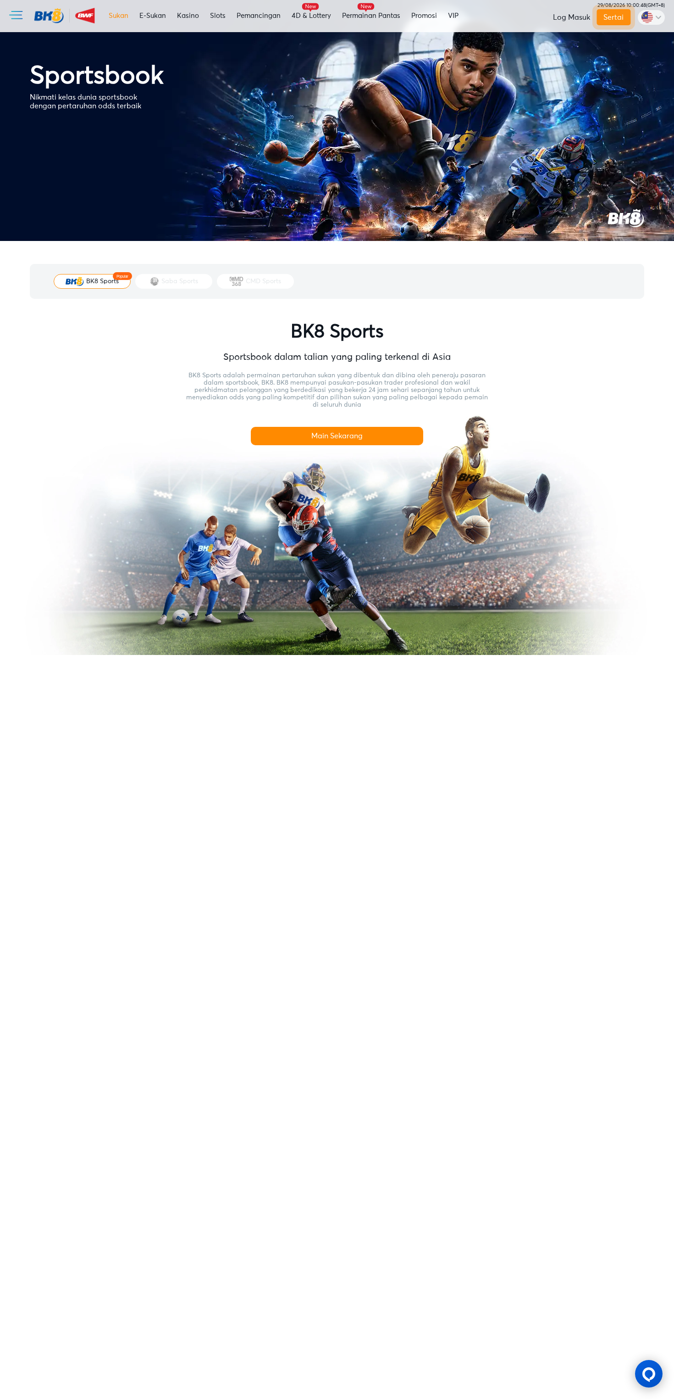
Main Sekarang (337, 436)
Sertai (614, 17)
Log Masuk (571, 17)
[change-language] (651, 17)
